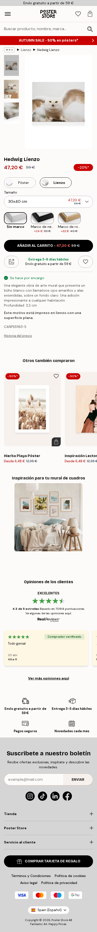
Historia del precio (18, 336)
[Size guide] (11, 262)
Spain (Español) (50, 910)
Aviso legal (28, 882)
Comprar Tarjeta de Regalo (52, 861)
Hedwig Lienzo (48, 50)
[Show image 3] (11, 113)
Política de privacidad (59, 882)
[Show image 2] (11, 89)
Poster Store (59, 920)
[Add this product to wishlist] (85, 262)
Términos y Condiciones (31, 876)
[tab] (78, 14)
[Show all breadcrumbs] (9, 49)
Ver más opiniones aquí (48, 678)
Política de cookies (70, 876)
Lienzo (26, 50)
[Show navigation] (7, 13)
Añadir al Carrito (48, 246)
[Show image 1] (11, 65)
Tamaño (10, 192)
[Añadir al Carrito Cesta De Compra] (56, 441)
